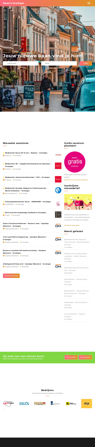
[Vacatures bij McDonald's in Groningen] (86, 403)
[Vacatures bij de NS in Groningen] (70, 403)
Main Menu (88, 3)
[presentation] (3, 409)
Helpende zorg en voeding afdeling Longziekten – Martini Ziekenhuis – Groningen (75, 256)
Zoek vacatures (71, 357)
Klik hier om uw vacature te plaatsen (76, 180)
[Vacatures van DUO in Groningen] (39, 403)
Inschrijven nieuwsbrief (71, 225)
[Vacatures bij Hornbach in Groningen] (24, 403)
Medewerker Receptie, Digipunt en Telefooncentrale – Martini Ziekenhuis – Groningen (77, 242)
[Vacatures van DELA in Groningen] (8, 403)
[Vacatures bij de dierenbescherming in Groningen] (55, 403)
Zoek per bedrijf (85, 357)
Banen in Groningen (13, 3)
